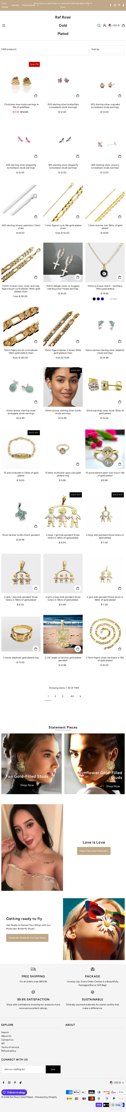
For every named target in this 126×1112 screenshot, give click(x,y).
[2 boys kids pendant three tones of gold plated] (105, 511)
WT (3, 1043)
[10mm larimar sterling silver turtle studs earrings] (63, 387)
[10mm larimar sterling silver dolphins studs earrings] (105, 326)
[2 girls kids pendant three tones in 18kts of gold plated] (105, 573)
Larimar (15, 5)
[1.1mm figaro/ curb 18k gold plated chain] (63, 202)
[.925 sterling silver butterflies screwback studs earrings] (63, 81)
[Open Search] (99, 25)
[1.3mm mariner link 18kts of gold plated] (105, 202)
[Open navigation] (26, 25)
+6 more (113, 299)
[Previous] (38, 5)
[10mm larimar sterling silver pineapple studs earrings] (21, 387)
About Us (6, 1036)
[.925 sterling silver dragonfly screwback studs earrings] (21, 141)
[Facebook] (110, 5)
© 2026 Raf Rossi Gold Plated (17, 1097)
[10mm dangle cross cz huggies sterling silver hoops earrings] (63, 262)
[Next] (88, 5)
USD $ (116, 25)
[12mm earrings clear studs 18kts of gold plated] (105, 387)
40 (72, 696)
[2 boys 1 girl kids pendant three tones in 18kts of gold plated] (63, 511)
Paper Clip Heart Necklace (94, 850)
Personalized (28, 5)
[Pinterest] (119, 5)
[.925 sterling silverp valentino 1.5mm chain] (21, 202)
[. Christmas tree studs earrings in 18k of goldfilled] (21, 81)
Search (5, 1032)
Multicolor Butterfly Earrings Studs (27, 937)
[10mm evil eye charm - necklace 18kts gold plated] (105, 262)
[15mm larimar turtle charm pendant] (21, 511)
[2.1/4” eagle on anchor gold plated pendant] (63, 634)
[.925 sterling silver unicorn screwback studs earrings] (105, 141)
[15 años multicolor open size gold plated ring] (63, 449)
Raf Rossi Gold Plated (63, 25)
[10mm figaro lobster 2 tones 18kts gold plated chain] (63, 326)
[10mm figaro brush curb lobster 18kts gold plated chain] (21, 326)
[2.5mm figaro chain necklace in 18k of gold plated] (105, 634)
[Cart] (123, 25)
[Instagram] (115, 5)
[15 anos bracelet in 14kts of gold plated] (21, 449)
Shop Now (27, 785)
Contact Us (7, 1039)
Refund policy (8, 1050)
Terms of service (10, 1047)
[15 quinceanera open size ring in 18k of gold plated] (105, 449)
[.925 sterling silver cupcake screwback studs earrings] (105, 81)
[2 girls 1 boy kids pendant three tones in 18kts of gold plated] (21, 573)
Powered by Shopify (46, 1097)
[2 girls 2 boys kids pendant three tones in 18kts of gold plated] (63, 573)
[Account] (104, 25)
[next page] (80, 696)
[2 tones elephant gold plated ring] (21, 634)
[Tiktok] (123, 5)
